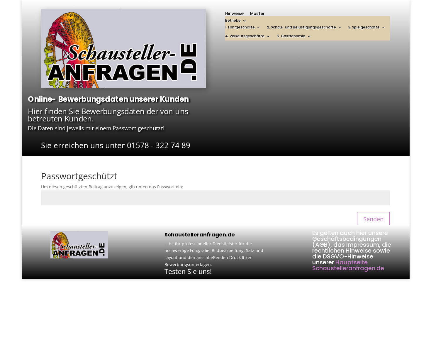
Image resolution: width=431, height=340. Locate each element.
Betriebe (233, 20)
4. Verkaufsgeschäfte (244, 36)
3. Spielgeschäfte (364, 27)
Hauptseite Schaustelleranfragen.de (348, 265)
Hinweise (234, 13)
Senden (373, 219)
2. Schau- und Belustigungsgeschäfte (301, 27)
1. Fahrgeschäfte (240, 27)
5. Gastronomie (291, 36)
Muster (257, 13)
